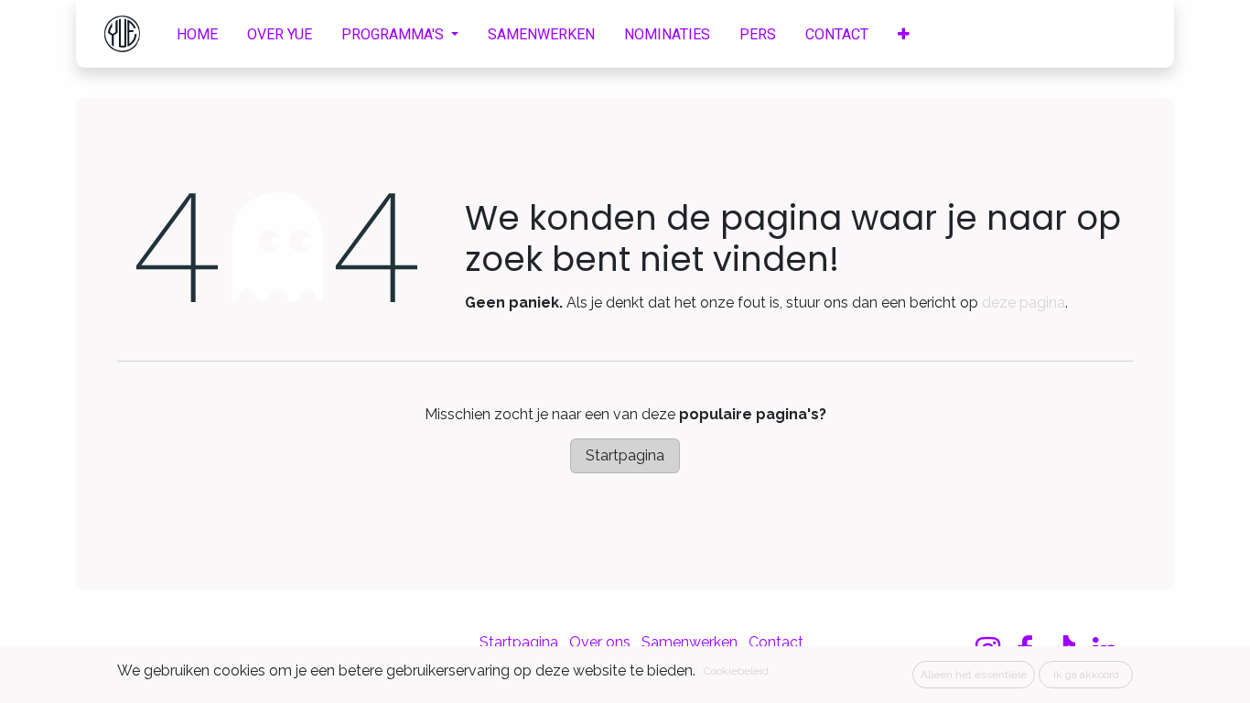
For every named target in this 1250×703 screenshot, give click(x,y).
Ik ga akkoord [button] (1086, 674)
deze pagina (1023, 302)
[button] (903, 34)
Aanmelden (1091, 33)
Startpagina (625, 455)
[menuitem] (197, 34)
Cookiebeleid (736, 671)
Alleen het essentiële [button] (974, 674)
